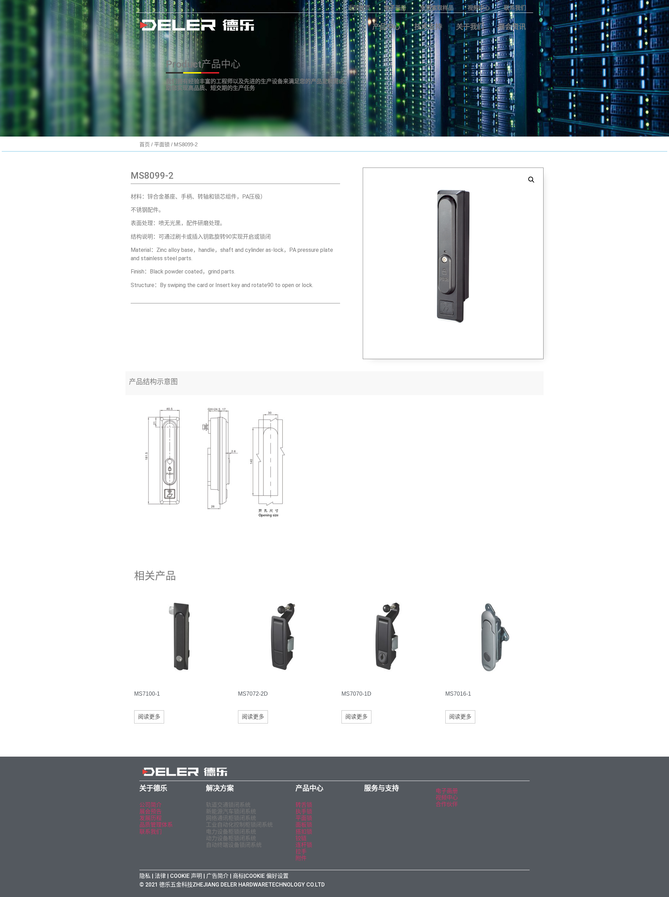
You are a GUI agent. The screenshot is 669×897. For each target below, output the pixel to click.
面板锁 (303, 824)
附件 (301, 858)
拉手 (301, 851)
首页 (144, 144)
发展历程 (150, 818)
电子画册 (395, 8)
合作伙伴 (447, 804)
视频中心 (479, 8)
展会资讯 (512, 27)
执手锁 (303, 811)
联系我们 (515, 8)
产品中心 (386, 27)
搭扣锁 (303, 831)
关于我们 (470, 27)
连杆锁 (303, 845)
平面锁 (162, 144)
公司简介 (150, 805)
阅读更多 (149, 717)
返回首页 (359, 8)
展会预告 (151, 811)
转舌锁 (303, 805)
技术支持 (428, 27)
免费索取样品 (437, 8)
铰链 (301, 838)
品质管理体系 (156, 824)
